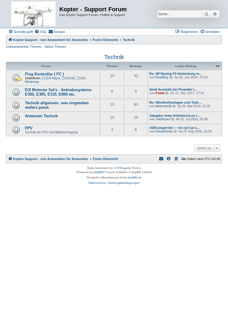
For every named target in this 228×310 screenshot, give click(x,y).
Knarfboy (162, 77)
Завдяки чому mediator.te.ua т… (175, 115)
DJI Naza (53, 78)
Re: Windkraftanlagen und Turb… (175, 102)
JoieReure (163, 119)
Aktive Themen (55, 46)
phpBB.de (135, 177)
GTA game (124, 168)
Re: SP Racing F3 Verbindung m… (175, 73)
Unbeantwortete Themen (24, 46)
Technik (114, 57)
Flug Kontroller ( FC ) (44, 74)
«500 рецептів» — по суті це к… (174, 127)
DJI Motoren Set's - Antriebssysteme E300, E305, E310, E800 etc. (58, 92)
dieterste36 (164, 106)
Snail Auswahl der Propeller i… (173, 89)
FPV (29, 128)
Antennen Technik (41, 116)
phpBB (98, 172)
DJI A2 (70, 78)
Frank (160, 93)
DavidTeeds (164, 131)
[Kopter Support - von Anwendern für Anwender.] (33, 13)
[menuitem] (40, 31)
